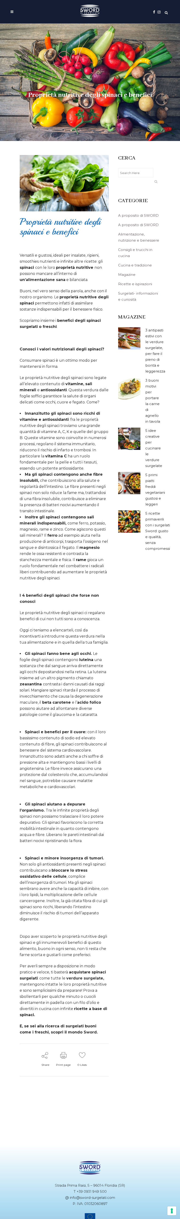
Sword (90, 1032)
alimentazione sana (45, 279)
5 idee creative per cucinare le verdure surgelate (153, 448)
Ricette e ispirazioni (135, 284)
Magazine (126, 274)
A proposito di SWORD (138, 215)
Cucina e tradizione (135, 265)
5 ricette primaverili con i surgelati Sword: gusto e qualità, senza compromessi (157, 531)
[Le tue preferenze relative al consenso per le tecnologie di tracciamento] (171, 1210)
